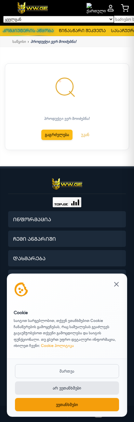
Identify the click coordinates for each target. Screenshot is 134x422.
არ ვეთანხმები (67, 388)
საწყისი (19, 41)
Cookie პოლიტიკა (57, 345)
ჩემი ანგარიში (34, 239)
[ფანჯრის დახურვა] (116, 285)
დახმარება (29, 258)
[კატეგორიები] (8, 8)
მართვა (67, 371)
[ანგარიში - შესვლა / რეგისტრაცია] (110, 8)
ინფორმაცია (32, 219)
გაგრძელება (57, 134)
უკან (85, 134)
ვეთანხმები (67, 404)
